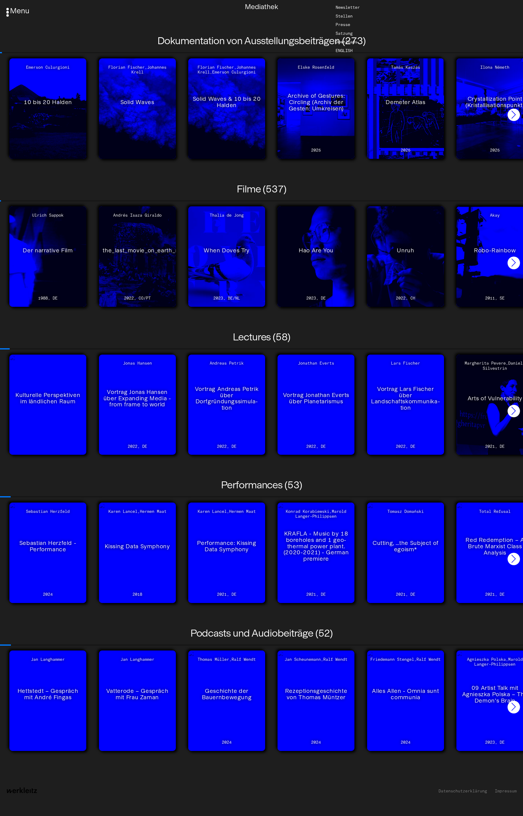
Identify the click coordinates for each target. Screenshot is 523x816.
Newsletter (348, 7)
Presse (343, 24)
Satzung (344, 33)
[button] (514, 115)
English (344, 50)
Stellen (344, 15)
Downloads (346, 41)
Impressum (506, 790)
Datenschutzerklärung (463, 790)
